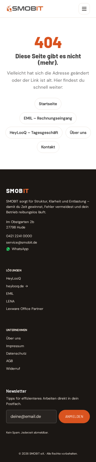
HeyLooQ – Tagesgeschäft (34, 132)
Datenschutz (16, 353)
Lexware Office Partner (24, 309)
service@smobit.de (21, 242)
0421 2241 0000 (19, 236)
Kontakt (48, 147)
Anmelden (74, 416)
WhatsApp (20, 249)
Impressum (15, 346)
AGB (9, 361)
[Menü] (84, 8)
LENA (10, 301)
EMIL (10, 293)
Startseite (48, 103)
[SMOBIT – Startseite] (25, 9)
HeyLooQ (13, 278)
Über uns (78, 132)
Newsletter (16, 391)
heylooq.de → (17, 286)
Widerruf (13, 368)
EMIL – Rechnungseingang (48, 118)
